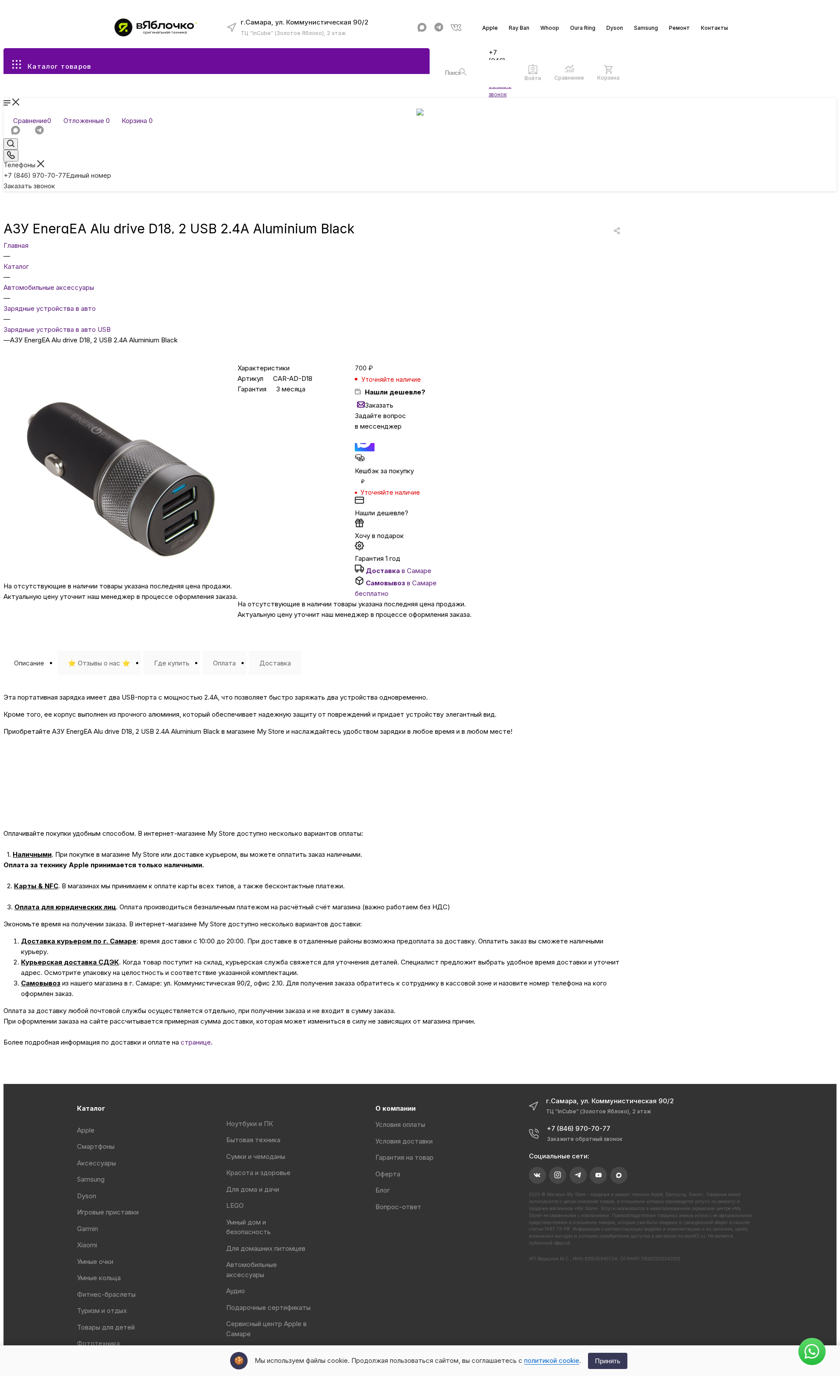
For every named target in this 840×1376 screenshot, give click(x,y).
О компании (395, 1108)
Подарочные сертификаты (268, 1307)
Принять (607, 1361)
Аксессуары (96, 1163)
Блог (382, 1190)
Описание (29, 663)
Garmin (87, 1229)
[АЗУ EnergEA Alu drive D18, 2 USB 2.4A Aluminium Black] (120, 575)
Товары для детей (106, 1327)
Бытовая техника (253, 1140)
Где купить (171, 663)
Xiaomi (87, 1245)
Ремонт (679, 28)
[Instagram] (557, 1175)
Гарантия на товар (404, 1157)
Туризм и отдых (102, 1310)
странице (196, 1042)
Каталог (91, 1108)
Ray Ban (519, 28)
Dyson (614, 28)
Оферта (387, 1174)
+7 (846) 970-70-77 (57, 175)
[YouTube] (598, 1175)
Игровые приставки (108, 1212)
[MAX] (421, 27)
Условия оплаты (400, 1124)
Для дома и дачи (252, 1189)
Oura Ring (582, 28)
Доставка (275, 663)
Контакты (714, 28)
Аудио (235, 1291)
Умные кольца (99, 1278)
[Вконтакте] (456, 27)
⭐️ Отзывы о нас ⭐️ (99, 663)
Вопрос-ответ (398, 1207)
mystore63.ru (691, 1236)
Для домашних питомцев (265, 1248)
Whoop (549, 28)
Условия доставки (404, 1141)
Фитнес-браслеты (106, 1294)
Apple (490, 28)
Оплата (224, 663)
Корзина (608, 77)
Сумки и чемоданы (255, 1156)
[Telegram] (439, 27)
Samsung (646, 28)
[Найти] (463, 72)
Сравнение (569, 77)
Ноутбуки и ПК (249, 1123)
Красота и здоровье (258, 1172)
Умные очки (95, 1261)
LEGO (235, 1205)
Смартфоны (96, 1146)
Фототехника (98, 1343)
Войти (533, 78)
